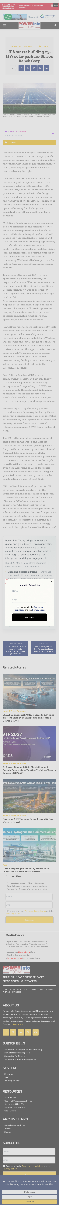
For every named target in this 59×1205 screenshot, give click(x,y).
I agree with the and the (30, 608)
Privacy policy (38, 610)
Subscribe (29, 617)
